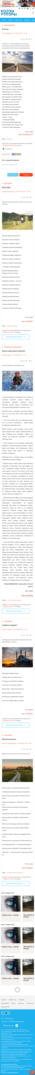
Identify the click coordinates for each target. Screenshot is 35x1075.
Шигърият (8, 183)
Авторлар (21, 1003)
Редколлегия (5, 1003)
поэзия (9, 139)
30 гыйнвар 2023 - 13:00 (19, 355)
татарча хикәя (16, 600)
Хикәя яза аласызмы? (12, 347)
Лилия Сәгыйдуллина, (9, 743)
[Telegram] (32, 9)
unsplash (29, 321)
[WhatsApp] (18, 154)
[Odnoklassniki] (24, 9)
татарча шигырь (17, 872)
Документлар (5, 1007)
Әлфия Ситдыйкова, (8, 192)
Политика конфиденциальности (9, 1072)
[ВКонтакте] (13, 154)
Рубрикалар (18, 20)
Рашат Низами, (7, 629)
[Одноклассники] (15, 154)
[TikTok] (30, 9)
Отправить (26, 174)
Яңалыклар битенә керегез (14, 337)
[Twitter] (19, 9)
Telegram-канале (8, 332)
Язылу (13, 1003)
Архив (10, 20)
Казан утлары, (6, 355)
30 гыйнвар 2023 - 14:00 (23, 191)
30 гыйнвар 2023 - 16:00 (20, 33)
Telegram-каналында (9, 145)
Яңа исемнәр (9, 25)
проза (9, 600)
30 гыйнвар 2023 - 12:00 (20, 629)
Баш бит (3, 20)
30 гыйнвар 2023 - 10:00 (24, 743)
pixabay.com (27, 134)
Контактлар (29, 1003)
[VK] (22, 9)
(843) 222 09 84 (20, 1021)
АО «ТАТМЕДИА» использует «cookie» (10, 1066)
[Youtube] (27, 9)
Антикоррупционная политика (9, 1064)
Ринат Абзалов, (7, 33)
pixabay (29, 595)
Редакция (27, 20)
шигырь (9, 326)
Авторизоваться (13, 175)
